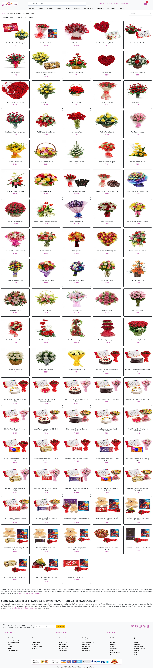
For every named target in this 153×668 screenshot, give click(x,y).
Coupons (10, 646)
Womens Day (86, 646)
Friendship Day (63, 646)
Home (3, 13)
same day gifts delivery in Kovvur (30, 593)
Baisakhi (136, 650)
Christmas (113, 644)
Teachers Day (63, 650)
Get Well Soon (63, 648)
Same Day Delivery (13, 640)
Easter (136, 653)
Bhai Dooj (113, 642)
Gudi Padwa (113, 648)
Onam (112, 646)
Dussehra (137, 644)
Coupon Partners (37, 646)
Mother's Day (63, 642)
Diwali (112, 640)
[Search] (84, 4)
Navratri (136, 642)
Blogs (9, 644)
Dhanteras (113, 655)
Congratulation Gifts (88, 642)
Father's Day (62, 644)
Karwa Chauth (138, 646)
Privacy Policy (36, 642)
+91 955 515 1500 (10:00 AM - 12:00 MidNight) (115, 3)
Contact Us (35, 644)
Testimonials (35, 638)
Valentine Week (64, 638)
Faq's (9, 648)
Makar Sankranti (115, 653)
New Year (85, 648)
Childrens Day (86, 650)
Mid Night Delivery (13, 642)
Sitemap (34, 648)
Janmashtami (138, 638)
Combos (67, 8)
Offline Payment (13, 650)
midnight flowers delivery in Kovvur (24, 608)
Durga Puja (137, 640)
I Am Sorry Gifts (86, 638)
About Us (10, 638)
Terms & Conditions (37, 640)
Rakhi (112, 638)
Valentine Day (63, 640)
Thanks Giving (86, 640)
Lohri (111, 650)
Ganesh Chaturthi (139, 648)
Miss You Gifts (86, 644)
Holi (135, 655)
